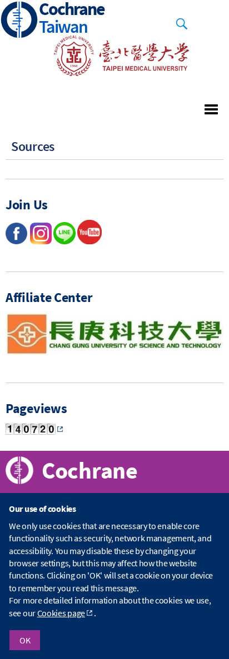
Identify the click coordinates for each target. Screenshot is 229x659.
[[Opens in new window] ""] (89, 241)
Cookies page (61, 612)
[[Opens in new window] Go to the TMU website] (114, 72)
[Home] (19, 21)
